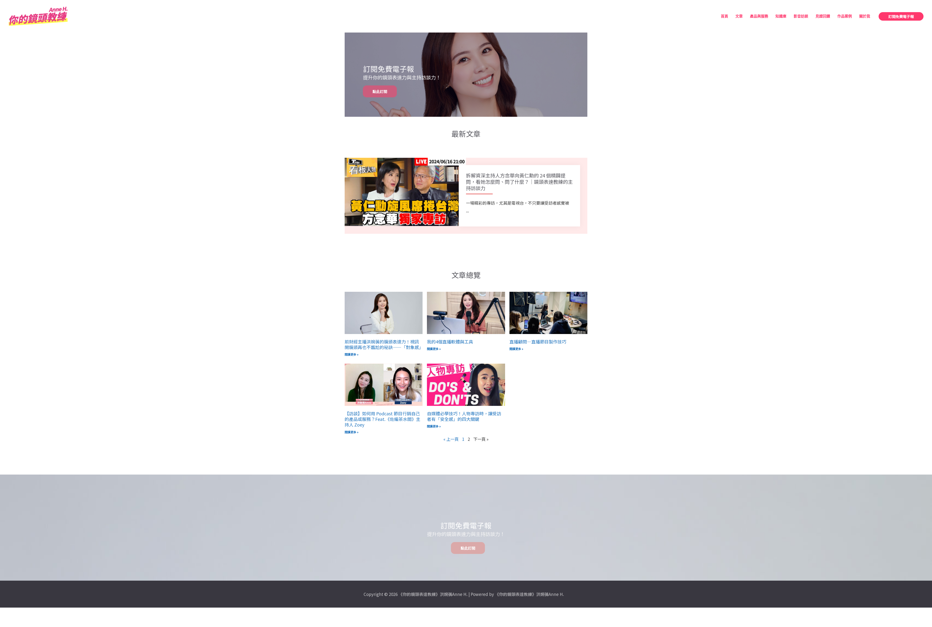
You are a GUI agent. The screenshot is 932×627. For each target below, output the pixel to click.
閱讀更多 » (351, 354)
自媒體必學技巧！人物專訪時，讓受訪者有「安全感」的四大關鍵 (464, 416)
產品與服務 (759, 16)
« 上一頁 (451, 439)
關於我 (864, 16)
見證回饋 (823, 16)
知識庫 (780, 16)
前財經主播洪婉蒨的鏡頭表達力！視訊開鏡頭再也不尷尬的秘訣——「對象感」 (384, 344)
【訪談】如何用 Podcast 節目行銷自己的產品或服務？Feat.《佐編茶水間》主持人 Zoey (382, 419)
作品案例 (844, 16)
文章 (739, 16)
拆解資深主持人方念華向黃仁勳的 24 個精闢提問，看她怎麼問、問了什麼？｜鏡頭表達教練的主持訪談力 (519, 182)
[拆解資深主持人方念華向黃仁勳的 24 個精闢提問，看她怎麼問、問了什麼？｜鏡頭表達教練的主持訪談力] (405, 191)
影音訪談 (801, 16)
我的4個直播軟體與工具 (450, 341)
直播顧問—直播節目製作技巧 (537, 341)
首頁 (724, 16)
